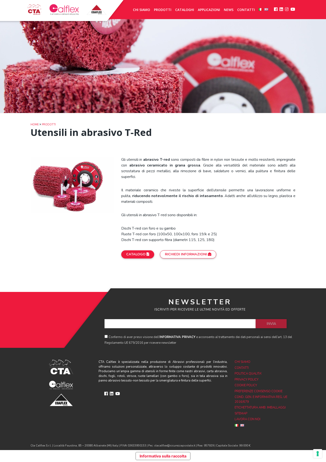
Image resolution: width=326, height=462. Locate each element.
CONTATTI (246, 9)
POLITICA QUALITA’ (248, 373)
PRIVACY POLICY (246, 379)
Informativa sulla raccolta (163, 456)
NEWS (228, 9)
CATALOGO (136, 254)
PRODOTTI (162, 9)
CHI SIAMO (141, 9)
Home (35, 124)
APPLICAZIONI (209, 9)
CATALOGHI (184, 9)
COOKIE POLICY (246, 385)
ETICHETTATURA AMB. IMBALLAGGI (260, 407)
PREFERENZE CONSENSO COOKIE (259, 391)
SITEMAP (241, 413)
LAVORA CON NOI (247, 419)
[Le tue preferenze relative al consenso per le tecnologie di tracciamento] (317, 453)
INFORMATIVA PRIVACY (177, 337)
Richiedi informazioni (186, 254)
